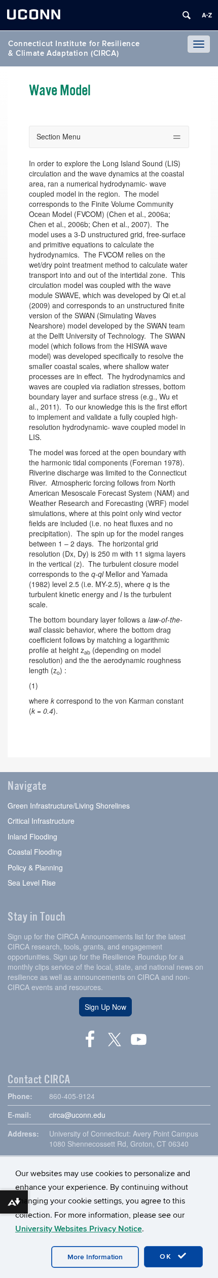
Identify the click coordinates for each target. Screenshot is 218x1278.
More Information (95, 1257)
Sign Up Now (105, 1007)
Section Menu (59, 136)
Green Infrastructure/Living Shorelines (69, 805)
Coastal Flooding (35, 852)
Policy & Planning (35, 867)
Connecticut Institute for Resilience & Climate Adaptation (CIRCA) (73, 48)
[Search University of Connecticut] (186, 15)
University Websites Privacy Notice (78, 1229)
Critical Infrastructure (41, 821)
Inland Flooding (32, 836)
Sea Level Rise (32, 883)
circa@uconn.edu (77, 1115)
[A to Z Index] (207, 15)
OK (167, 1256)
